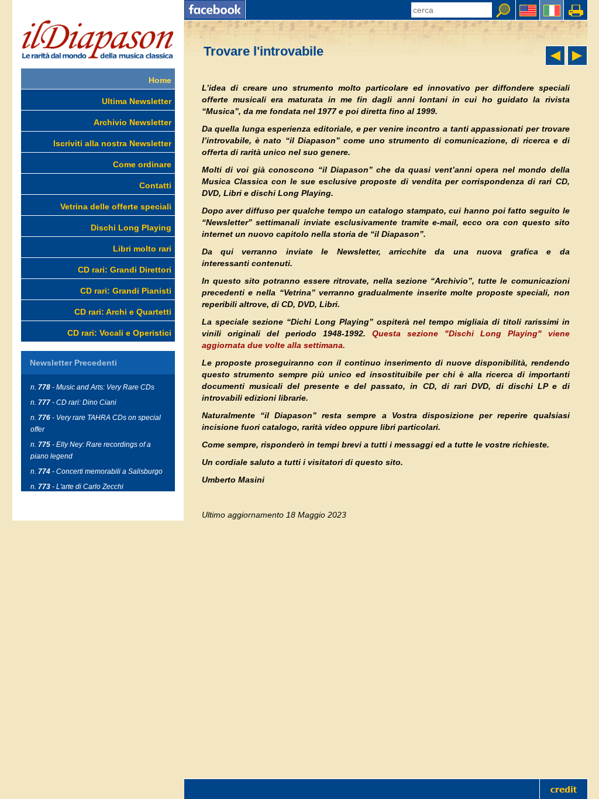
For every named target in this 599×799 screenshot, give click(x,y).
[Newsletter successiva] (577, 62)
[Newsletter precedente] (555, 62)
